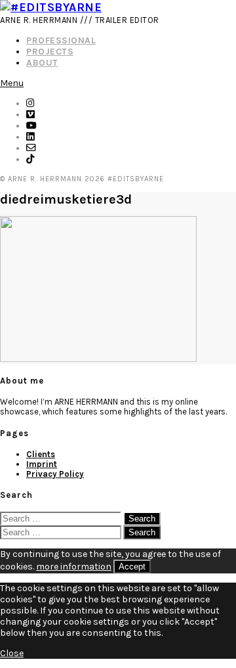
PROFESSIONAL (61, 40)
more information (73, 566)
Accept (132, 566)
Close (12, 653)
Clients (40, 454)
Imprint (41, 464)
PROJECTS (49, 51)
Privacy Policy (55, 474)
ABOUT (42, 62)
